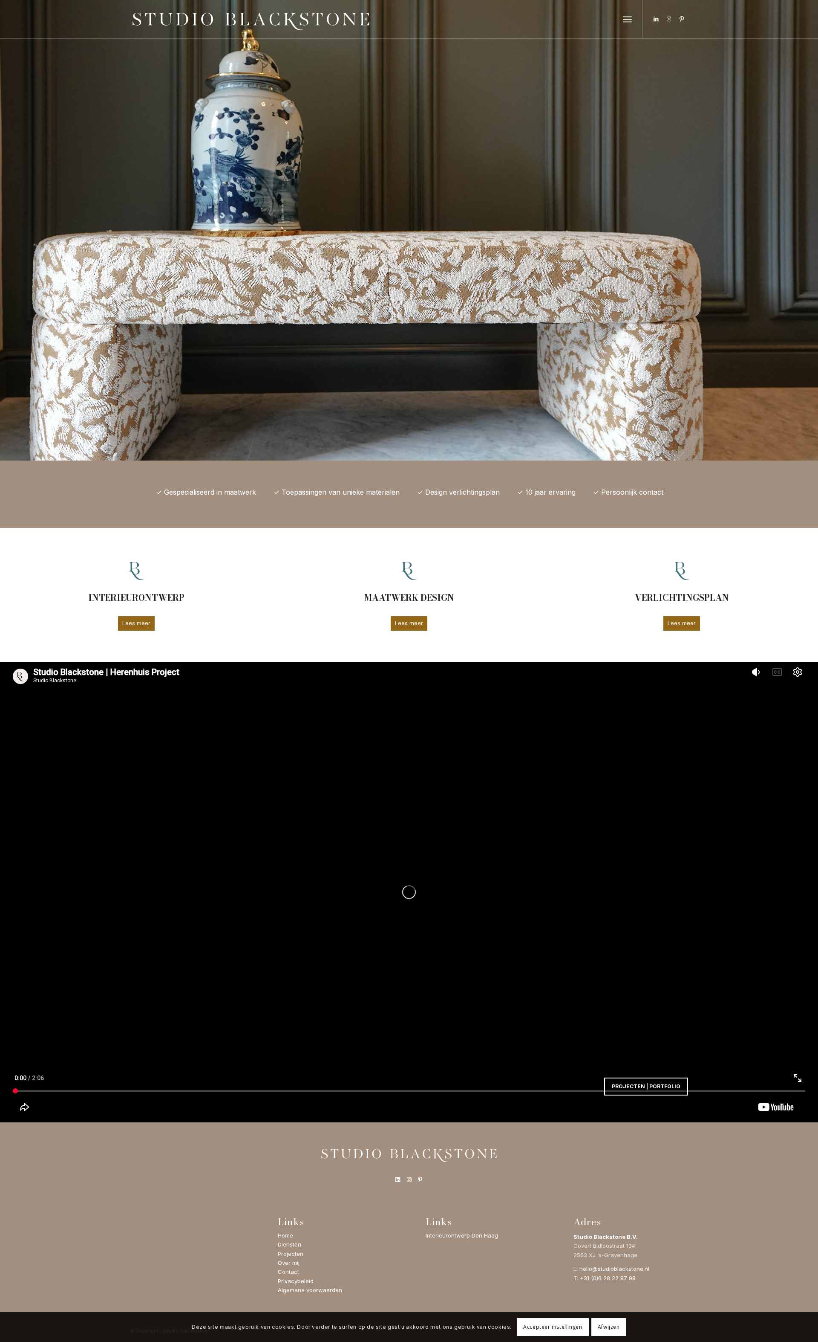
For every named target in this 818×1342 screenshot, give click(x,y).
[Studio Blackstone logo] (250, 19)
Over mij (289, 1262)
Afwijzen (609, 1326)
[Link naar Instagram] (668, 18)
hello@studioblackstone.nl (614, 1268)
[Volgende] (810, 230)
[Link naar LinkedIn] (656, 18)
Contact (288, 1271)
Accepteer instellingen (552, 1326)
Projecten (290, 1253)
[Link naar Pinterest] (681, 18)
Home (285, 1235)
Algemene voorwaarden (310, 1290)
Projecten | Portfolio (646, 1086)
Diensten (289, 1244)
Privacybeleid (296, 1281)
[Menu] (627, 19)
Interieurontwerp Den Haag (462, 1235)
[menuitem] (627, 19)
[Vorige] (7, 230)
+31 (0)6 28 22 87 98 (608, 1278)
